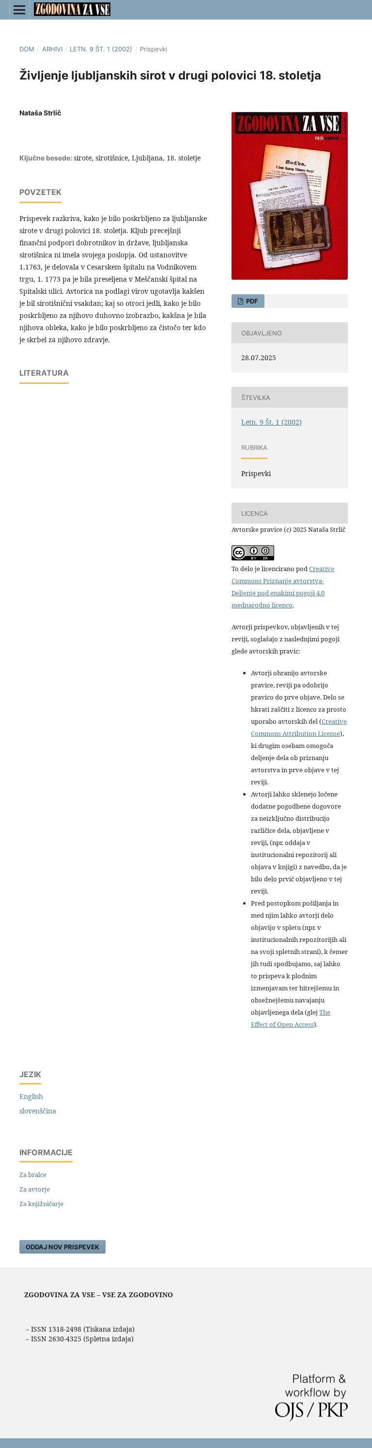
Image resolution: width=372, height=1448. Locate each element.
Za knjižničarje (41, 1203)
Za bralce (32, 1174)
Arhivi (52, 49)
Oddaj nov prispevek (62, 1247)
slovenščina (37, 1110)
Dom (26, 49)
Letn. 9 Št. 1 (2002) (101, 49)
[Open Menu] (19, 9)
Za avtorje (34, 1189)
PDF (251, 301)
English (31, 1096)
